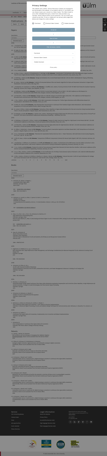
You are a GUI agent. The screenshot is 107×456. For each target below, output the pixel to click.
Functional (38, 23)
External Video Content (52, 23)
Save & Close (53, 38)
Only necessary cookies (53, 47)
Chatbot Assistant (69, 23)
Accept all (53, 30)
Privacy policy (53, 67)
